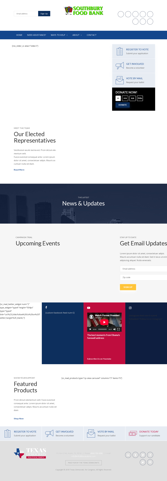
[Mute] (114, 329)
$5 (118, 98)
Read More (19, 169)
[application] (104, 322)
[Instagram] (143, 21)
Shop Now (19, 418)
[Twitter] (135, 21)
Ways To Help (58, 35)
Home (19, 35)
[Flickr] (150, 21)
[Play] (90, 329)
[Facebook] (150, 14)
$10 (125, 98)
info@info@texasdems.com (83, 456)
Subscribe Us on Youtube (99, 359)
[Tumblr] (128, 14)
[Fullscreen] (118, 329)
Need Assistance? (36, 35)
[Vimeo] (135, 14)
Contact (91, 35)
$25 (132, 98)
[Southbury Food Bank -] (83, 7)
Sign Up (44, 13)
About (76, 35)
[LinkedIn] (121, 14)
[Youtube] (143, 14)
